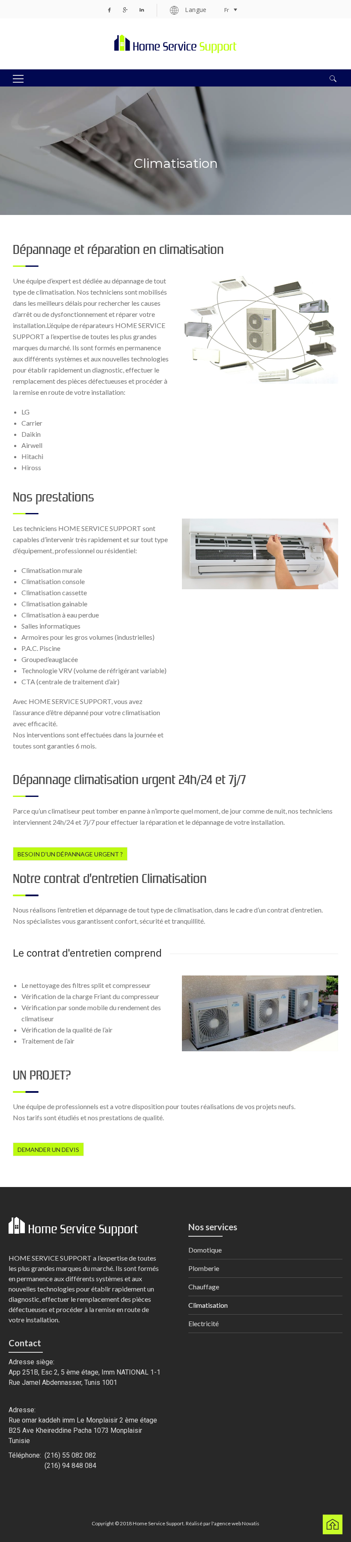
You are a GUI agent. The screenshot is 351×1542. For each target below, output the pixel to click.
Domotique (205, 1250)
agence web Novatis (236, 1523)
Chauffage (203, 1287)
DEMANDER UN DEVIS (48, 1149)
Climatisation (208, 1305)
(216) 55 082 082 (70, 1455)
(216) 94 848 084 (70, 1465)
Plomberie (203, 1268)
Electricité (203, 1323)
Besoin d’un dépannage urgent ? (70, 854)
